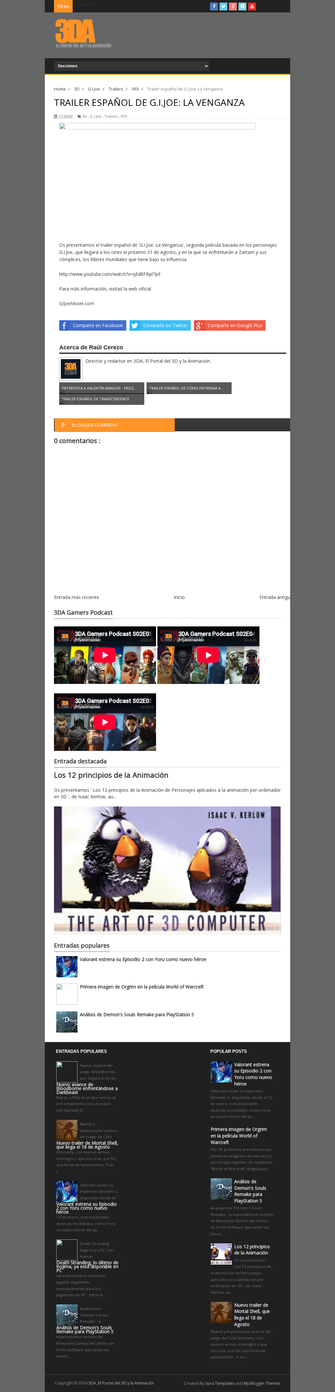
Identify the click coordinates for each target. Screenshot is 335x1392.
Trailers (111, 116)
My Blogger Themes (262, 1383)
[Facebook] (214, 6)
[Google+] (233, 6)
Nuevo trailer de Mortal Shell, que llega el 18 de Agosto (87, 1145)
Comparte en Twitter (165, 325)
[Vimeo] (242, 6)
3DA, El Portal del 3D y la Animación (121, 1383)
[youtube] (252, 6)
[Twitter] (223, 6)
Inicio (179, 597)
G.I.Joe (95, 116)
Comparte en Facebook (98, 325)
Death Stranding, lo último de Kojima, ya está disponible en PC (87, 1266)
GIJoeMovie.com (76, 303)
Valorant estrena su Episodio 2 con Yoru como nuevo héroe (143, 959)
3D (84, 116)
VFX (124, 116)
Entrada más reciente (76, 597)
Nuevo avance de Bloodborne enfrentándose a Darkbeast (87, 1088)
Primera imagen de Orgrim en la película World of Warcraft (142, 987)
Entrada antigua (276, 597)
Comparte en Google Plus (235, 325)
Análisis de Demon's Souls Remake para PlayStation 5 (137, 1014)
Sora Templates (220, 1383)
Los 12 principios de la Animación (111, 775)
